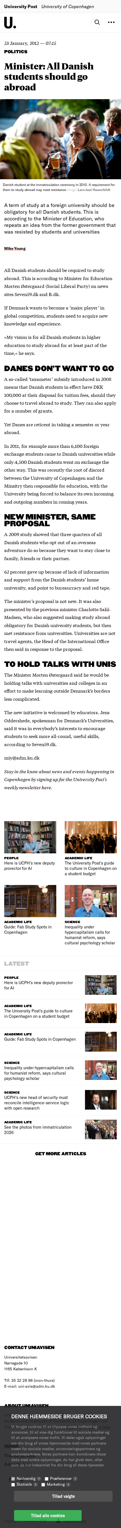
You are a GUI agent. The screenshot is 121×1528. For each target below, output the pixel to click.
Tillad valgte (63, 1496)
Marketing (58, 1484)
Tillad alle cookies (48, 1515)
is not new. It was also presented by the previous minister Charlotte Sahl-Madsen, (57, 609)
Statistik (26, 1484)
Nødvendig (28, 1478)
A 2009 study (18, 534)
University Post (20, 6)
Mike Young (15, 248)
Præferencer (63, 1478)
